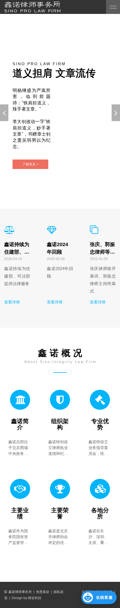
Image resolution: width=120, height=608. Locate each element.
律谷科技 (34, 598)
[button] (99, 597)
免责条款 (42, 592)
